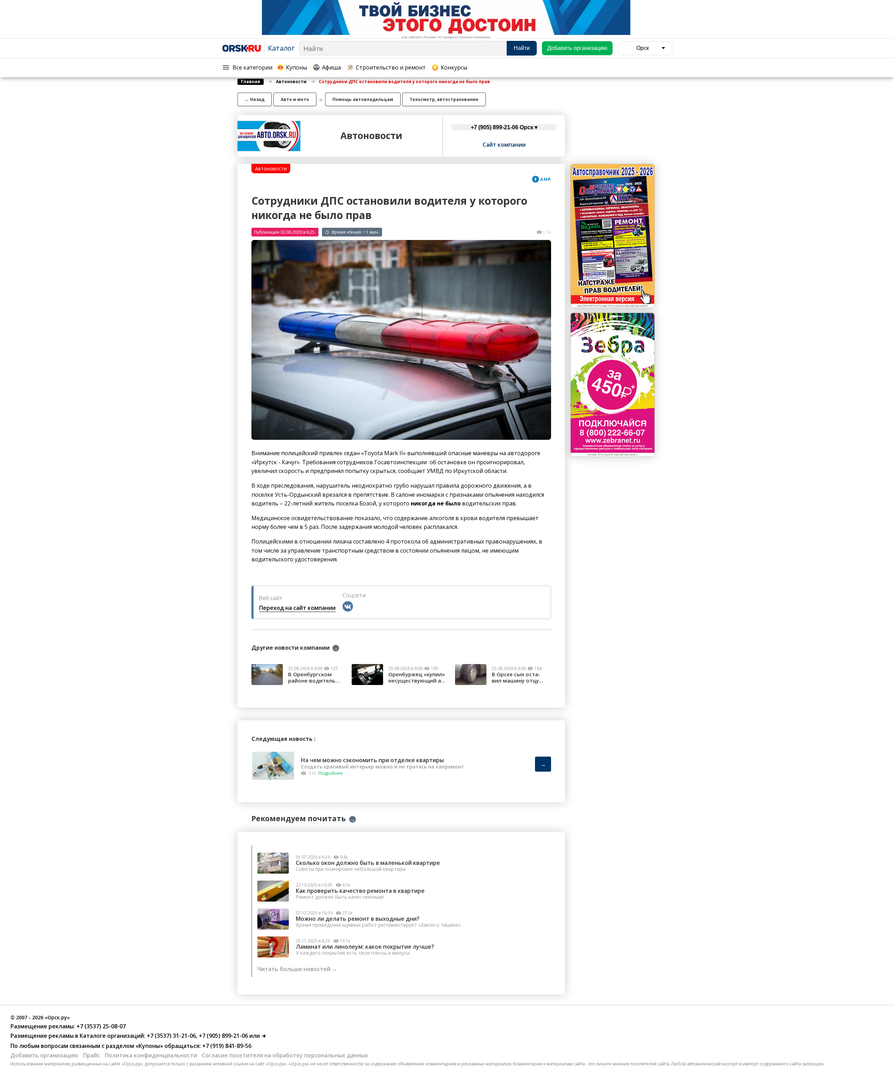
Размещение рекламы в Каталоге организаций (77, 1036)
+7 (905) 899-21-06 (222, 1036)
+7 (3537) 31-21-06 (170, 1036)
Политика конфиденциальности (151, 1055)
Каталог (281, 48)
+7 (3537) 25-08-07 (100, 1026)
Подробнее (330, 773)
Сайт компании (504, 144)
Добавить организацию (44, 1055)
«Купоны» (149, 1046)
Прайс (91, 1055)
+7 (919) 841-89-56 (226, 1046)
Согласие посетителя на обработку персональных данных (285, 1055)
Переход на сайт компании (297, 608)
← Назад (254, 99)
